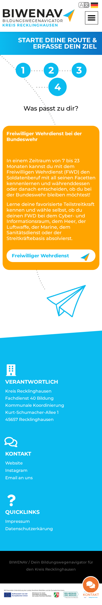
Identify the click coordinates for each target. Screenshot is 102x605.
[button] (91, 17)
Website (14, 463)
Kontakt (91, 595)
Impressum (17, 521)
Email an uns (19, 477)
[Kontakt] (90, 584)
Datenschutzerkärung (29, 528)
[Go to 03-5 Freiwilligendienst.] (79, 72)
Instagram (16, 470)
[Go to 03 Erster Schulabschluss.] (51, 72)
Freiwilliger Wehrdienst (40, 256)
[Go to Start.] (23, 72)
